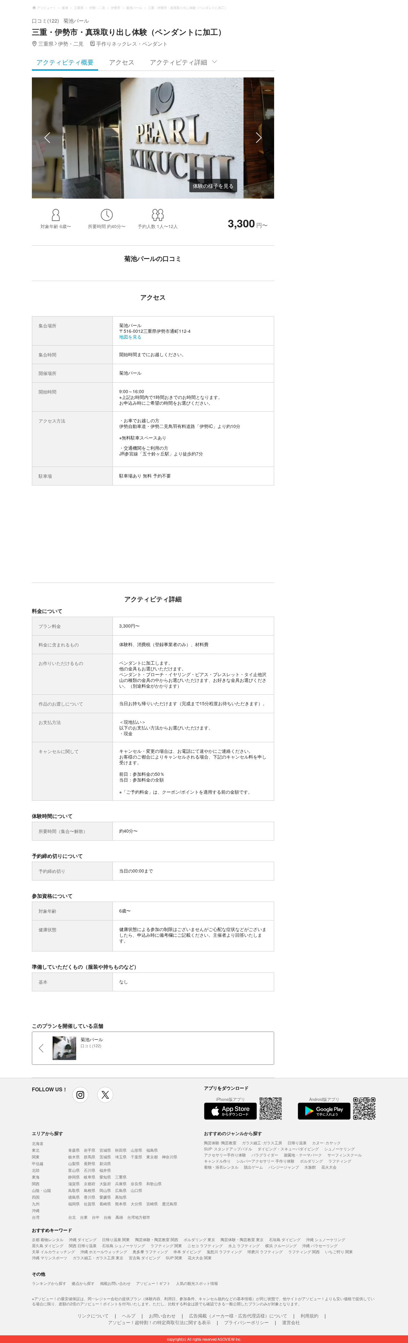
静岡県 (74, 1176)
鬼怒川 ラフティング (224, 1251)
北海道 (37, 1143)
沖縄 (36, 1210)
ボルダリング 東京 (199, 1239)
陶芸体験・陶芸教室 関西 (156, 1239)
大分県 (136, 1203)
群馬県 (89, 1156)
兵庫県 (121, 1183)
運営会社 (291, 1322)
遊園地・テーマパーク (303, 1154)
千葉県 (136, 1156)
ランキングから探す (49, 1283)
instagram (80, 1095)
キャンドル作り (217, 1161)
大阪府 (105, 1183)
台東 (84, 1217)
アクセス (122, 61)
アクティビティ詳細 (178, 61)
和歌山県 (154, 1183)
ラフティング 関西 (304, 1251)
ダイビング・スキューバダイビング (288, 1148)
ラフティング (339, 1161)
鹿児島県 (169, 1203)
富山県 (74, 1170)
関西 (36, 1183)
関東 (36, 1156)
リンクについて (93, 1315)
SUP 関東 (174, 1257)
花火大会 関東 (200, 1257)
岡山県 (105, 1190)
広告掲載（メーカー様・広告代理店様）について (238, 1315)
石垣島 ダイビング (285, 1239)
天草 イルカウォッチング (53, 1251)
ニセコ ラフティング (205, 1245)
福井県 (105, 1170)
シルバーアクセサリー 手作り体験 (265, 1161)
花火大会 (329, 1167)
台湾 (36, 1217)
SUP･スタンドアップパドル (228, 1148)
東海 (36, 1176)
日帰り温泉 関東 (116, 1239)
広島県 (121, 1190)
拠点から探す (83, 1283)
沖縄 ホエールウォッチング (103, 1251)
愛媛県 (105, 1197)
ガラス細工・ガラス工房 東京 (98, 1257)
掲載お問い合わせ (115, 1283)
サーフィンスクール (344, 1154)
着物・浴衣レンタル (221, 1167)
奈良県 (136, 1183)
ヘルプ (128, 1315)
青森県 (74, 1150)
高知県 (121, 1197)
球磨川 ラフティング (265, 1251)
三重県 (121, 1176)
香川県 (89, 1197)
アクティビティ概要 (65, 61)
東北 (36, 1150)
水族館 (310, 1167)
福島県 (152, 1150)
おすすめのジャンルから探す (233, 1133)
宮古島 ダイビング (144, 1257)
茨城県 (105, 1156)
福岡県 (74, 1203)
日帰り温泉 (297, 1142)
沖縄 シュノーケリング (325, 1239)
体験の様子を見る (213, 185)
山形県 (136, 1150)
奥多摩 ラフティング (150, 1251)
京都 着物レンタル (47, 1239)
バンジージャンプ (283, 1167)
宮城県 (105, 1150)
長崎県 (105, 1203)
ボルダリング (311, 1161)
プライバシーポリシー (246, 1322)
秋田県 (121, 1150)
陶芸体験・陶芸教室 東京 (242, 1239)
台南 (107, 1217)
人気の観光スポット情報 (197, 1283)
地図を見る (130, 337)
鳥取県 (74, 1190)
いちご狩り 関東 (339, 1251)
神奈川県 (169, 1156)
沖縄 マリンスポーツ (49, 1257)
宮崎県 (152, 1203)
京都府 (89, 1183)
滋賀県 (74, 1183)
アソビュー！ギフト (153, 1283)
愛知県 (105, 1176)
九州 (36, 1203)
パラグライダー (264, 1154)
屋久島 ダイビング (47, 1245)
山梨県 (74, 1163)
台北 (72, 1217)
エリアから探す (47, 1133)
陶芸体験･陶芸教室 (220, 1142)
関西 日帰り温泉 (83, 1245)
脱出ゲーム (253, 1167)
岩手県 (89, 1150)
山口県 (136, 1190)
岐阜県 (89, 1176)
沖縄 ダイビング (83, 1239)
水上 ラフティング (244, 1245)
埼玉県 (121, 1156)
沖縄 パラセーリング (320, 1245)
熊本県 (121, 1203)
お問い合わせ (162, 1315)
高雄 (119, 1217)
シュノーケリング (339, 1148)
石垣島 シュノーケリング (123, 1245)
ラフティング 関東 (166, 1245)
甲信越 (37, 1163)
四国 (36, 1197)
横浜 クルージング (281, 1245)
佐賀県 (89, 1203)
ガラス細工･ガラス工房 (262, 1142)
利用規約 (309, 1315)
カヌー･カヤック (326, 1142)
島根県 (89, 1190)
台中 (95, 1217)
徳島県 (74, 1197)
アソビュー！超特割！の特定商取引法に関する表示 (159, 1322)
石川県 (89, 1170)
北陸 (36, 1170)
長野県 (89, 1163)
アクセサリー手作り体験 (225, 1154)
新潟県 (105, 1163)
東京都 (152, 1156)
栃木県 (74, 1156)
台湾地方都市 (138, 1217)
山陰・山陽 (41, 1190)
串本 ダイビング (187, 1251)
